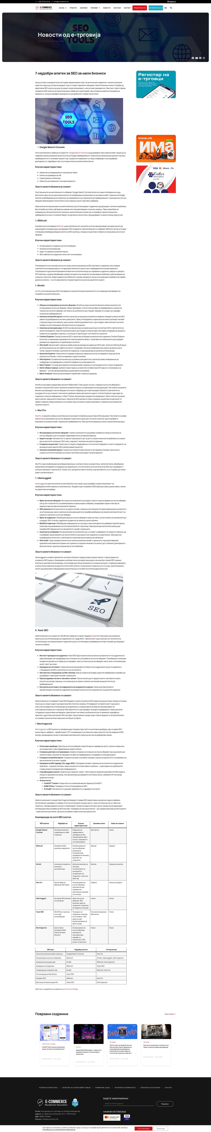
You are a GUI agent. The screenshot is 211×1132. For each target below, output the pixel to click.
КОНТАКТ (127, 8)
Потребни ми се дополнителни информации (59, 1129)
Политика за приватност (125, 1088)
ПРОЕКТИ (73, 8)
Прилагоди (161, 1128)
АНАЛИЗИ (83, 8)
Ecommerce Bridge (71, 989)
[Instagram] (204, 58)
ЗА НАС (61, 8)
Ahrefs (38, 291)
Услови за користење (48, 1088)
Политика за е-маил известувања (76, 1088)
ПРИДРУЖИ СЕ (140, 8)
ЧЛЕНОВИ (94, 8)
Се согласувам (143, 1128)
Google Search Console (78, 153)
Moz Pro (38, 416)
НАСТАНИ (117, 8)
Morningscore (40, 729)
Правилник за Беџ (102, 1088)
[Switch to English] (166, 7)
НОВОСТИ (106, 8)
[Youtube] (196, 58)
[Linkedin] (200, 58)
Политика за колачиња (150, 1088)
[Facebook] (192, 58)
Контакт (168, 1088)
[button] (171, 8)
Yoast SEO (96, 636)
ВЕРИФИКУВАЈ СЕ (156, 8)
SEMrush (60, 226)
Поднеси (165, 1104)
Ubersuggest (40, 483)
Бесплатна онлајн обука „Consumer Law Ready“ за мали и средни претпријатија (122, 1046)
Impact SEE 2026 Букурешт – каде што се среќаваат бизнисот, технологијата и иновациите (54, 1052)
